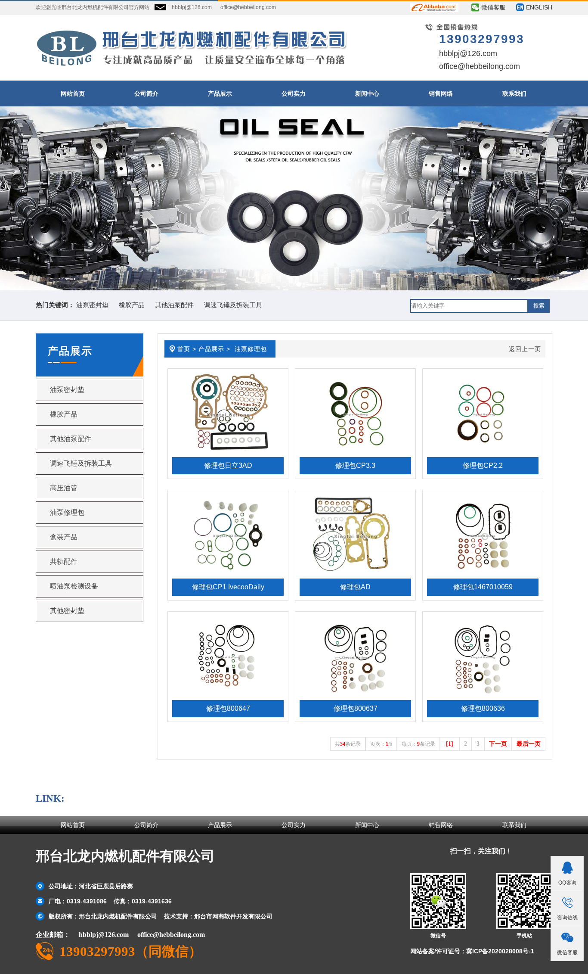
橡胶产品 (132, 304)
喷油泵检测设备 (74, 586)
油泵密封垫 (92, 304)
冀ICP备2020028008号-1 (500, 951)
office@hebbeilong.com (248, 7)
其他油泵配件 (174, 304)
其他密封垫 (67, 610)
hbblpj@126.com (192, 7)
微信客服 (493, 7)
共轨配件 (63, 561)
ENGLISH (539, 7)
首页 (183, 348)
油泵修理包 (67, 512)
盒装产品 (63, 537)
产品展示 (211, 348)
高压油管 (63, 488)
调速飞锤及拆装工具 (233, 304)
